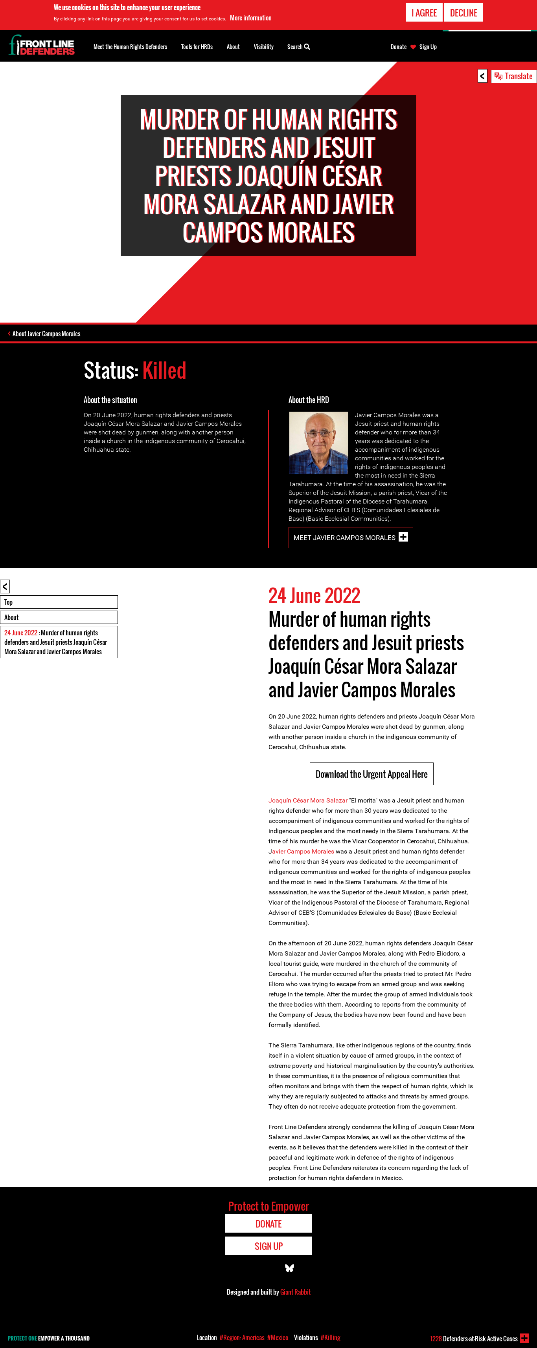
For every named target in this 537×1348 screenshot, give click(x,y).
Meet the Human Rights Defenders (130, 46)
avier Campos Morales (303, 851)
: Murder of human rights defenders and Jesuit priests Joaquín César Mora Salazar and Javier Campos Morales (55, 642)
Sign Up (428, 47)
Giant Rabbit (295, 1292)
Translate (519, 75)
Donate (398, 47)
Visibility (264, 46)
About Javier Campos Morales (46, 333)
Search (295, 46)
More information (251, 17)
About (11, 617)
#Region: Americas (242, 1337)
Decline (463, 12)
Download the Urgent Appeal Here (372, 774)
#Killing (330, 1337)
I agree (424, 12)
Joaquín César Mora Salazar (308, 800)
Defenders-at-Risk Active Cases (474, 1338)
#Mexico (277, 1337)
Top (8, 602)
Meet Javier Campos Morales (344, 538)
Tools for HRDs (197, 46)
